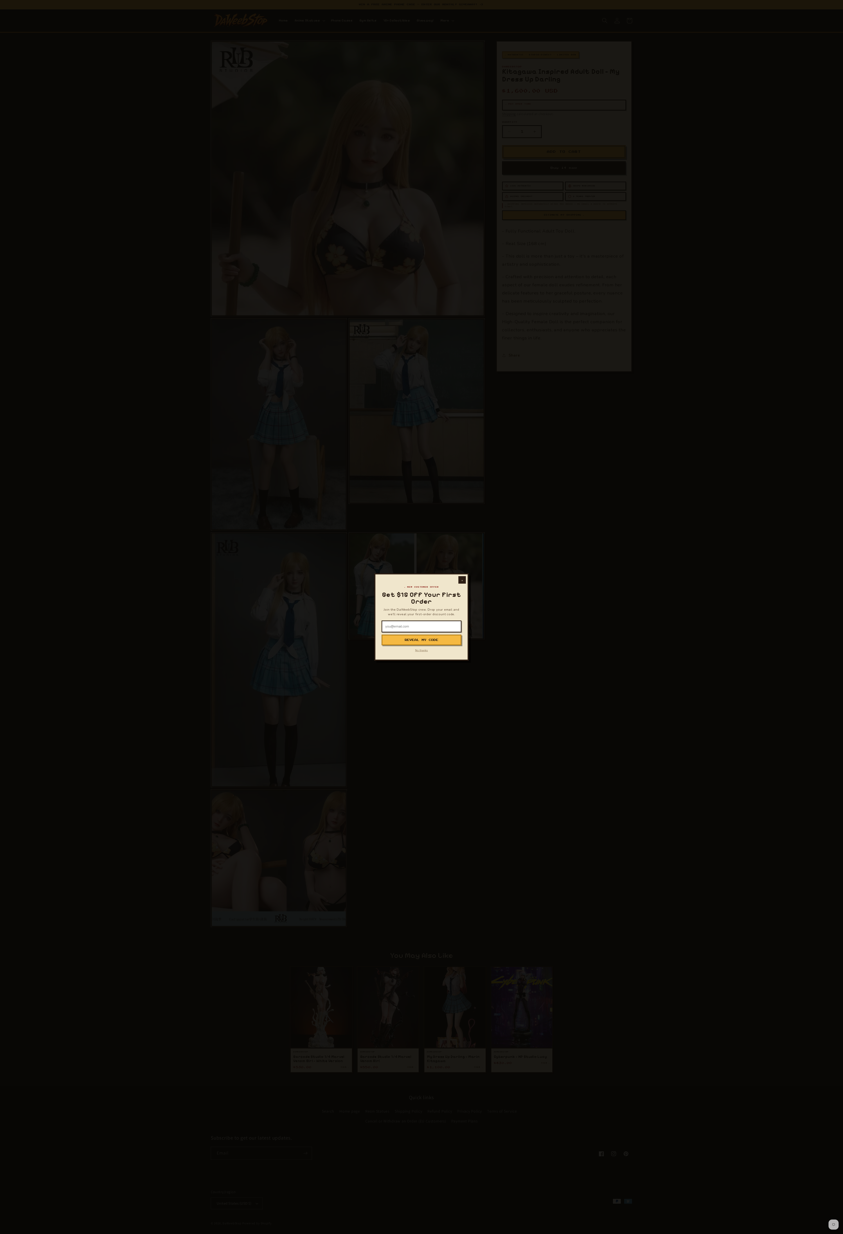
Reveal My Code (421, 640)
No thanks (421, 650)
